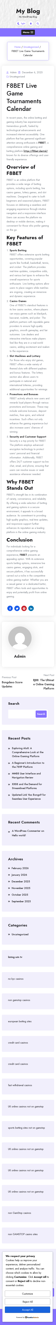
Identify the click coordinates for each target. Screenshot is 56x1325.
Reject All (28, 1302)
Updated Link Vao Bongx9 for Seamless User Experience (29, 797)
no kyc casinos (15, 979)
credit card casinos (18, 1042)
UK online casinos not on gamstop (26, 1106)
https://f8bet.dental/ (36, 151)
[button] (28, 32)
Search (13, 703)
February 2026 (20, 868)
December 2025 (21, 881)
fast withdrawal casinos (20, 1085)
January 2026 (19, 875)
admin (20, 656)
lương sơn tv (15, 957)
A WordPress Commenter (26, 831)
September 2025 (21, 901)
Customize (27, 1294)
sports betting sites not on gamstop (26, 1128)
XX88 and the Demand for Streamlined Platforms (27, 786)
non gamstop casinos (19, 1000)
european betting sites (20, 1021)
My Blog (28, 11)
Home (17, 47)
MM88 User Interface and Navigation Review (26, 775)
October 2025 (20, 895)
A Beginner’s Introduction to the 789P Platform (28, 765)
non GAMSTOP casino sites (23, 1234)
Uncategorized (31, 47)
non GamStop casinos (19, 1213)
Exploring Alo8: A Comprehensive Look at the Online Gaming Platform (27, 752)
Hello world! (19, 835)
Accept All (27, 1310)
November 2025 (21, 888)
